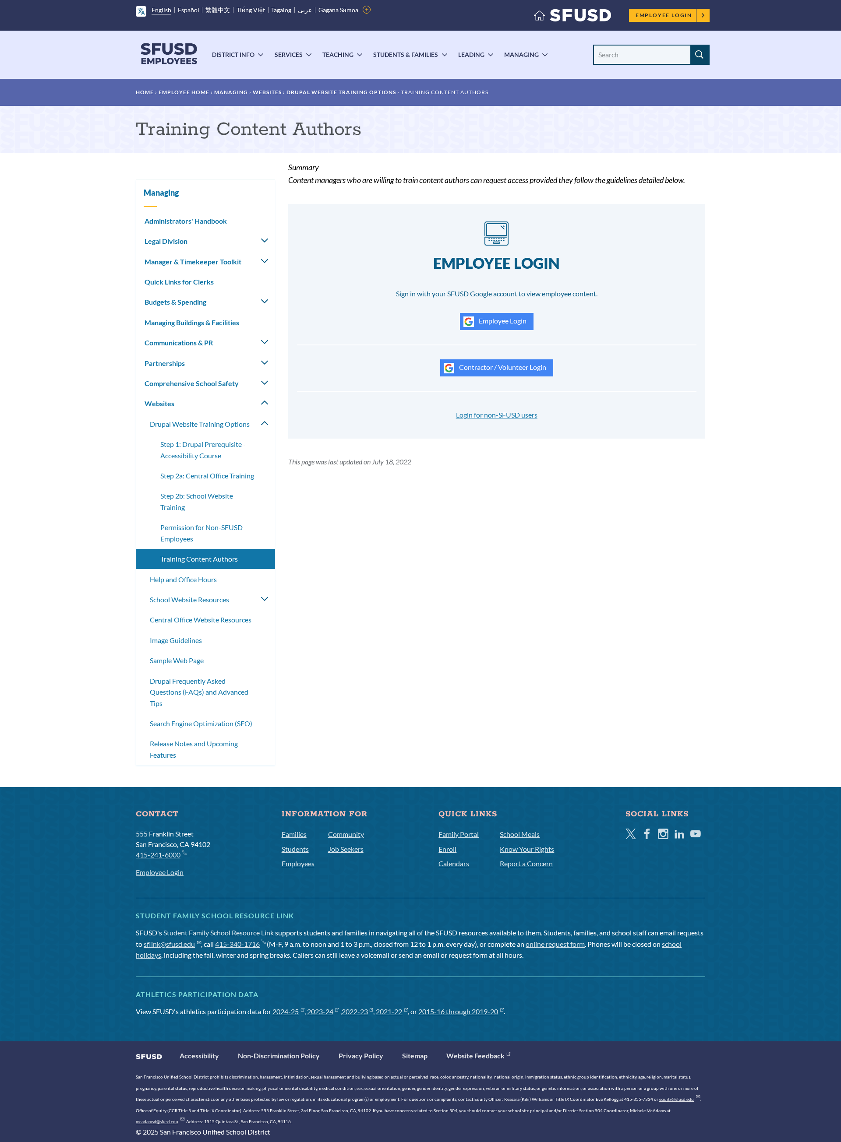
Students (295, 849)
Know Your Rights (527, 849)
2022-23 (355, 1011)
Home (145, 92)
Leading (471, 54)
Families (294, 834)
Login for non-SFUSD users (496, 415)
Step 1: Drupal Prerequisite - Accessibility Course (203, 450)
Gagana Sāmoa (338, 10)
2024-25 (285, 1011)
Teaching (337, 54)
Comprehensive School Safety (192, 383)
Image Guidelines (176, 640)
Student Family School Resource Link (218, 932)
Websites (267, 92)
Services (289, 54)
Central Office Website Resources (200, 619)
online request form (555, 944)
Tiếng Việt (251, 10)
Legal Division (166, 241)
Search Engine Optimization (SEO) (201, 723)
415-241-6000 (158, 854)
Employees (298, 863)
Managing (521, 54)
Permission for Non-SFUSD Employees (201, 533)
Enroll (447, 849)
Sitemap (415, 1055)
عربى (305, 10)
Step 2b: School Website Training (196, 501)
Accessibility (199, 1055)
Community (346, 834)
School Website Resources (189, 599)
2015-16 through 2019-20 (458, 1011)
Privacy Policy (361, 1055)
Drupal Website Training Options (341, 92)
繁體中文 (217, 10)
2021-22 (389, 1011)
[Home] (572, 17)
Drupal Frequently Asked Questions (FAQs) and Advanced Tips (199, 692)
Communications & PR (179, 342)
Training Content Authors (199, 559)
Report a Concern (526, 863)
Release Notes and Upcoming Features (194, 749)
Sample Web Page (177, 660)
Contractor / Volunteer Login (502, 367)
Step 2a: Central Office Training (207, 475)
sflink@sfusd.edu (169, 944)
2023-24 (320, 1011)
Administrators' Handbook (186, 221)
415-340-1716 (237, 944)
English (161, 10)
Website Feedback (475, 1055)
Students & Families (405, 54)
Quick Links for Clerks (179, 282)
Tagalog (281, 10)
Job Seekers (346, 849)
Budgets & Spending (175, 302)
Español (188, 10)
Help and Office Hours (183, 579)
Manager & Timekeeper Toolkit (193, 261)
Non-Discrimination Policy (279, 1055)
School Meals (520, 834)
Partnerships (165, 363)
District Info (233, 54)
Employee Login (664, 15)
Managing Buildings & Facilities (192, 322)
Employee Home (184, 92)
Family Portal (458, 834)
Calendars (453, 863)
